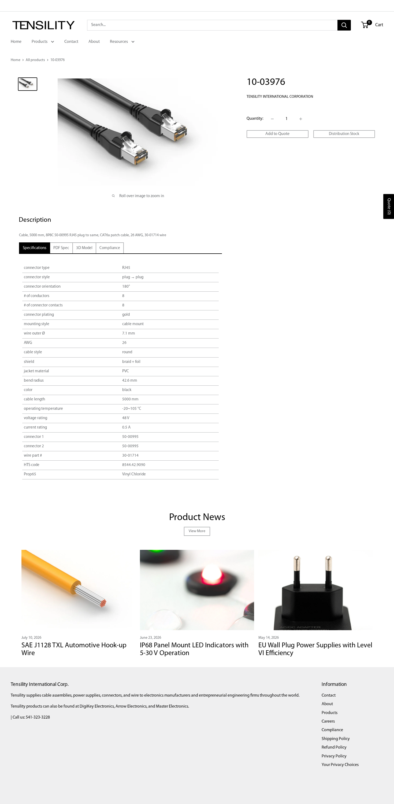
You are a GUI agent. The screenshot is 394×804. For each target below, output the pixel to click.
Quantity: (255, 119)
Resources (119, 42)
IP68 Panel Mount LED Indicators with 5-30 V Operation (194, 649)
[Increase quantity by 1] (300, 119)
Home (16, 42)
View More (197, 531)
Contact (71, 42)
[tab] (34, 248)
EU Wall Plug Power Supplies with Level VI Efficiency (315, 649)
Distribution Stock (344, 134)
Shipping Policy (336, 739)
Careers (328, 721)
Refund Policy (334, 747)
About (94, 42)
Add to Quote (277, 134)
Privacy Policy (334, 756)
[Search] (344, 25)
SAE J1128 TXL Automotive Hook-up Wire (74, 649)
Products (40, 42)
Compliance (332, 730)
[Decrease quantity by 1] (272, 119)
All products (35, 60)
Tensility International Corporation (280, 97)
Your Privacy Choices (340, 765)
